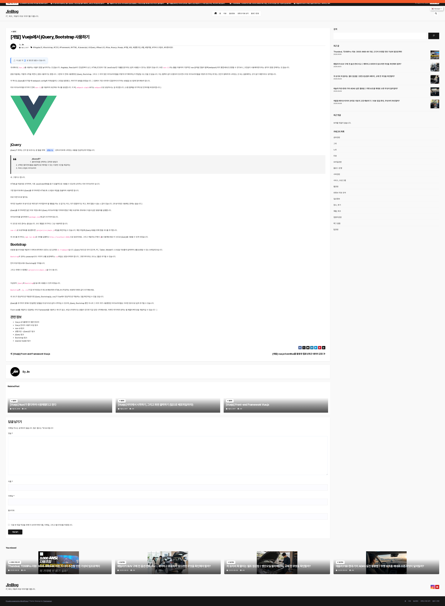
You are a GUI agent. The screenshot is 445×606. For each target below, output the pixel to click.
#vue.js (114, 47)
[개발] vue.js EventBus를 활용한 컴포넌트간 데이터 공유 (297, 354)
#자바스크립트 (157, 47)
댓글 (10, 433)
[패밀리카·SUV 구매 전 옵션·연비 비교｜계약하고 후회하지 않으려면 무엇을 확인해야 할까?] (435, 67)
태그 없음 (337, 223)
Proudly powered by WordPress (17, 601)
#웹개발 (148, 47)
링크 (36, 325)
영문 (32, 322)
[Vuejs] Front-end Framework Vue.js (31, 354)
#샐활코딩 (137, 47)
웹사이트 (11, 510)
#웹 (142, 47)
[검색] (433, 36)
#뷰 (130, 47)
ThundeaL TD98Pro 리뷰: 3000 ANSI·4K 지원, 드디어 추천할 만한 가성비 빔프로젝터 (368, 52)
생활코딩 (50, 150)
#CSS (56, 47)
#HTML (74, 47)
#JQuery (92, 47)
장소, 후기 (337, 205)
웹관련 (14, 31)
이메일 (11, 496)
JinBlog (12, 11)
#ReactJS (100, 47)
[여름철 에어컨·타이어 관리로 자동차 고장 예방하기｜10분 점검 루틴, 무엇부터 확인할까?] (435, 104)
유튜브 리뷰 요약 (243, 13)
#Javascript (83, 47)
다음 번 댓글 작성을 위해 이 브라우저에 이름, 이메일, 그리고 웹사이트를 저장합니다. (42, 525)
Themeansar (47, 601)
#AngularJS (37, 47)
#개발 (126, 47)
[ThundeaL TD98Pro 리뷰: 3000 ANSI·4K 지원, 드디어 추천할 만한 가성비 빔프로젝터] (435, 55)
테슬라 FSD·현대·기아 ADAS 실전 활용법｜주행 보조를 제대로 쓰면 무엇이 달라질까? (366, 88)
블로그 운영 (255, 13)
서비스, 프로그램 (340, 180)
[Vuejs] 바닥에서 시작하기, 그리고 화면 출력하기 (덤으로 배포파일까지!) (155, 404)
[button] (436, 13)
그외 (335, 143)
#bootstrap (48, 47)
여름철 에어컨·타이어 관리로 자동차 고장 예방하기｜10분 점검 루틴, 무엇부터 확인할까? (367, 101)
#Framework (65, 47)
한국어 (36, 322)
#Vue (108, 47)
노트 (335, 150)
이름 (10, 481)
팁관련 (336, 229)
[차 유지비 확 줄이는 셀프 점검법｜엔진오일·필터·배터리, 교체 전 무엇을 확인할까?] (435, 79)
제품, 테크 (337, 211)
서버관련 (337, 174)
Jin (23, 45)
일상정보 (232, 13)
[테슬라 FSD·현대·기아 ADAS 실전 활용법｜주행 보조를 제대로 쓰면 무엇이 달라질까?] (435, 91)
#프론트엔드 (168, 47)
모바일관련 (338, 162)
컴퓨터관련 (338, 217)
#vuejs (120, 47)
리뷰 (225, 13)
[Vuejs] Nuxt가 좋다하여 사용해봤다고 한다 (33, 404)
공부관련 (337, 137)
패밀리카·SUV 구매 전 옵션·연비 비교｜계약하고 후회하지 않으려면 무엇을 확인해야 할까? (367, 64)
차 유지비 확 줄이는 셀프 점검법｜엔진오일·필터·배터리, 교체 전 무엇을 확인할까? (364, 76)
